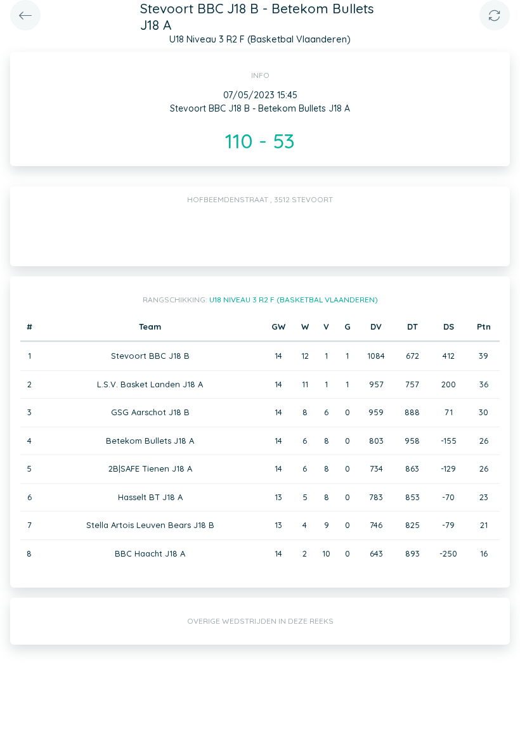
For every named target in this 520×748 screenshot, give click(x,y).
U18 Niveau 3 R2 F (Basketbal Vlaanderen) (293, 299)
